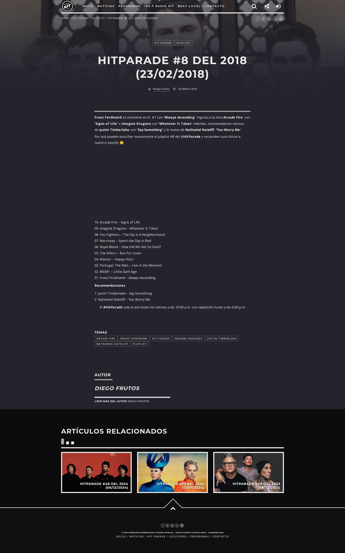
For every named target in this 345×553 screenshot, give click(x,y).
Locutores (178, 536)
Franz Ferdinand (134, 338)
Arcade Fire (105, 338)
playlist (98, 18)
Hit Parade (80, 18)
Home (65, 18)
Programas (199, 536)
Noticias (136, 536)
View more (96, 472)
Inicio (121, 536)
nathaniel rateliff (112, 344)
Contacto (220, 536)
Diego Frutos (161, 89)
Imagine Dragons (188, 338)
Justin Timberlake (222, 338)
